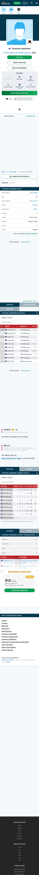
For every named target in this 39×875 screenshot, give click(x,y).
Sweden (19, 826)
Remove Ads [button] (30, 116)
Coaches (9, 309)
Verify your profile (7, 660)
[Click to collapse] (37, 313)
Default (9, 305)
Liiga (19, 858)
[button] (19, 57)
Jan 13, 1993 (33, 192)
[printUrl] (19, 109)
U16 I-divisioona (25, 333)
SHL (19, 852)
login (19, 458)
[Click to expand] (37, 535)
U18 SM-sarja (24, 351)
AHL (19, 855)
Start (3, 172)
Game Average (29, 305)
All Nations (20, 838)
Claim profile (21, 68)
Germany (19, 836)
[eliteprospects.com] (6, 3)
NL (19, 860)
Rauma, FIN (33, 201)
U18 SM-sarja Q (25, 340)
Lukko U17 (10, 337)
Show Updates (19, 63)
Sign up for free (8, 458)
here (8, 662)
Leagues (9, 469)
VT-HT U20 (7, 53)
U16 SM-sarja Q (25, 330)
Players (9, 531)
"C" (15, 330)
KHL (19, 850)
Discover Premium (19, 590)
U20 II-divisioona (25, 358)
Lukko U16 (10, 330)
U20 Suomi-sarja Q (22, 53)
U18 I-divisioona (25, 344)
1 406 (10, 99)
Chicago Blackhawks (19, 869)
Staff (29, 531)
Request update (31, 234)
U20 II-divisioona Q (26, 354)
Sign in (25, 3)
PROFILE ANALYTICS (24, 99)
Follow (19, 57)
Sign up (17, 3)
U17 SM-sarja (24, 337)
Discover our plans (19, 93)
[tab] (9, 305)
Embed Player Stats (30, 301)
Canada (19, 828)
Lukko (35, 209)
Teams (29, 469)
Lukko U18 (10, 340)
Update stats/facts (21, 176)
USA (19, 831)
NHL (19, 847)
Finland (35, 205)
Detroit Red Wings (19, 872)
